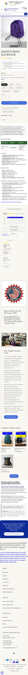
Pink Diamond (6, 91)
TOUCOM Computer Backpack (19, 449)
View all (14, 476)
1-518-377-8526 (7, 644)
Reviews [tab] (4, 233)
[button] (1, 9)
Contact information (15, 670)
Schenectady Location (8, 604)
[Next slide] (25, 31)
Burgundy (16, 91)
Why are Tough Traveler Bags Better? (12, 608)
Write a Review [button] (14, 226)
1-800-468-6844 (24, 8)
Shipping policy (19, 668)
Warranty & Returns (7, 620)
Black (11, 84)
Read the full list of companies (13, 534)
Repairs (4, 624)
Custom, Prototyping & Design (10, 627)
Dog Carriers (6, 582)
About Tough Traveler (8, 601)
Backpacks (5, 579)
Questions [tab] (13, 233)
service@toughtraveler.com (10, 647)
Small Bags (5, 585)
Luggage (5, 575)
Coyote (11, 87)
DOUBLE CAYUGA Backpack (6, 449)
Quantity (3, 94)
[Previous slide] (2, 31)
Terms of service (10, 668)
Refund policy (13, 666)
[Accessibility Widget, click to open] (2, 672)
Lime (18, 84)
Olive (4, 87)
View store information (8, 111)
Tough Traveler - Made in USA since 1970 (13, 664)
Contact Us (5, 617)
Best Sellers (6, 572)
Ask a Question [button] (14, 229)
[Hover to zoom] (14, 32)
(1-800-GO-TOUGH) (8, 642)
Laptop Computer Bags (8, 588)
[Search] (25, 14)
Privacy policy (20, 666)
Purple (4, 84)
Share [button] (4, 119)
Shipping (3, 75)
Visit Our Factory (11, 417)
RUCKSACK (4, 469)
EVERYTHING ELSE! (7, 592)
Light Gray (19, 87)
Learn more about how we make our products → (11, 202)
